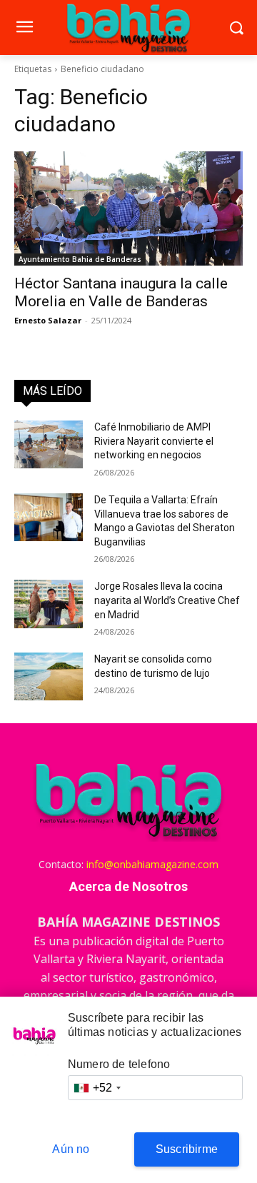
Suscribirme (187, 1149)
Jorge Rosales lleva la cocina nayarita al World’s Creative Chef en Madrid (167, 600)
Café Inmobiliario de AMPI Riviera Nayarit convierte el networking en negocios (153, 440)
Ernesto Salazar (47, 320)
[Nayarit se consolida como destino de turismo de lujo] (48, 676)
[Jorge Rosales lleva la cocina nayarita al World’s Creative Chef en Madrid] (48, 604)
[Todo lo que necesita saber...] (128, 28)
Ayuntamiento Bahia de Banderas (80, 259)
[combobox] (97, 1087)
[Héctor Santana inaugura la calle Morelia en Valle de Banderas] (128, 208)
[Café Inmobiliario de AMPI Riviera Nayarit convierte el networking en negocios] (48, 444)
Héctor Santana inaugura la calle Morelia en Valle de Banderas (121, 292)
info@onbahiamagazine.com (152, 864)
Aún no (70, 1149)
